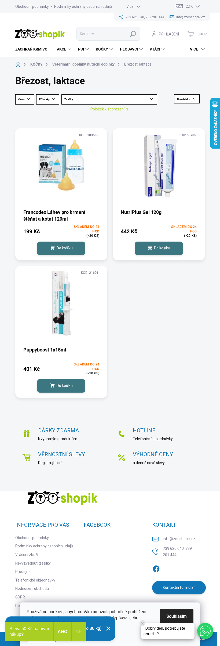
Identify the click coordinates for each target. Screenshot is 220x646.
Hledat (133, 34)
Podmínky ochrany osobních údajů (83, 6)
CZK (189, 6)
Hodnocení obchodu (32, 588)
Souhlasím (176, 616)
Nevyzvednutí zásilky (33, 563)
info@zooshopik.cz (179, 539)
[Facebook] (156, 568)
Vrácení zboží (26, 554)
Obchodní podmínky (32, 6)
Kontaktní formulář (179, 587)
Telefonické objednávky (35, 580)
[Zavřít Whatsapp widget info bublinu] (142, 623)
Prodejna (23, 571)
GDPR (20, 597)
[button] (205, 631)
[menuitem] (33, 49)
